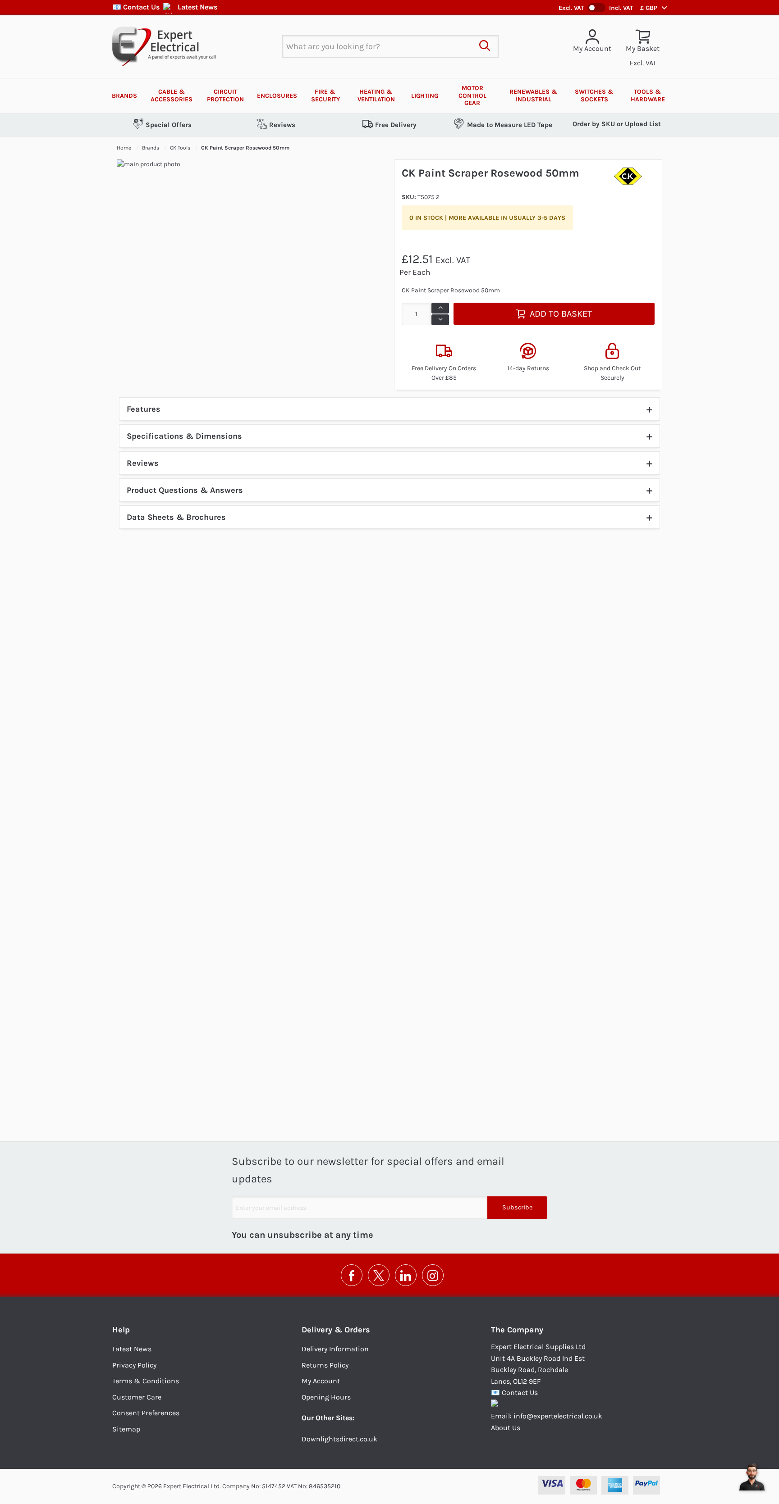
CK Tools (181, 148)
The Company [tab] (517, 1330)
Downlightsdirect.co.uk (339, 1439)
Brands (151, 148)
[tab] (389, 463)
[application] (752, 1477)
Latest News (197, 7)
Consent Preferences (145, 1413)
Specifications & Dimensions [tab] (184, 436)
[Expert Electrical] (163, 46)
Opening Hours (326, 1397)
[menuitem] (124, 96)
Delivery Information (335, 1349)
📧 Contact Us (136, 7)
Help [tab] (121, 1330)
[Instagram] (432, 1275)
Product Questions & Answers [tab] (185, 490)
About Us (505, 1427)
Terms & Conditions (145, 1381)
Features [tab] (143, 409)
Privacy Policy (134, 1365)
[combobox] (377, 46)
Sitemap (126, 1429)
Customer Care (136, 1397)
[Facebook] (351, 1275)
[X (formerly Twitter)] (378, 1275)
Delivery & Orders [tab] (336, 1330)
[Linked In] (405, 1275)
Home (125, 148)
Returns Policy (325, 1365)
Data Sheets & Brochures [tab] (176, 517)
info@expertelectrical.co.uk (557, 1416)
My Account (321, 1381)
